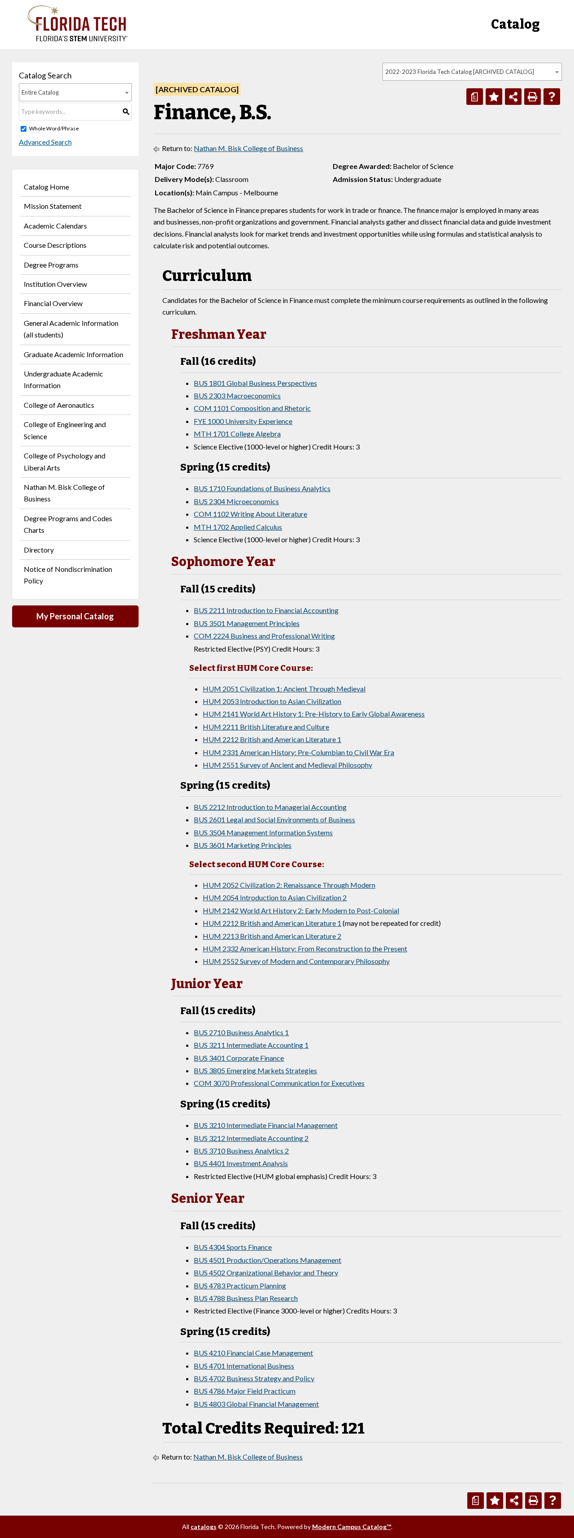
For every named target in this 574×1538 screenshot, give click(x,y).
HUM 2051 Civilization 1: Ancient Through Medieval (284, 688)
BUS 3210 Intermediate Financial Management (266, 1125)
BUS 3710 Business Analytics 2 (241, 1150)
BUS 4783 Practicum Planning (240, 1285)
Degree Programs (51, 264)
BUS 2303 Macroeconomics (237, 395)
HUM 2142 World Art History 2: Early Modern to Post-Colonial (301, 910)
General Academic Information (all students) (71, 329)
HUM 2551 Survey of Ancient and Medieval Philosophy (287, 764)
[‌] (77, 39)
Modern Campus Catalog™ (351, 1526)
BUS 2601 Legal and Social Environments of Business (274, 819)
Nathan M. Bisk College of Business (64, 493)
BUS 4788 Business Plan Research (246, 1298)
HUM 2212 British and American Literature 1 (272, 739)
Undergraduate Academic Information (63, 379)
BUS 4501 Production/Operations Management (267, 1260)
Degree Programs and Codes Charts (68, 524)
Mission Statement (53, 206)
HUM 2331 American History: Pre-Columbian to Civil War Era (298, 752)
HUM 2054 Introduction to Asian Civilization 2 (275, 897)
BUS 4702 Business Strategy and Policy (254, 1378)
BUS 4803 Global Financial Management (256, 1404)
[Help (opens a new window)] (552, 96)
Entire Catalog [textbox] (40, 92)
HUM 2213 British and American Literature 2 (272, 936)
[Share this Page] (513, 96)
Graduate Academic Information (73, 354)
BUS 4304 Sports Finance (233, 1247)
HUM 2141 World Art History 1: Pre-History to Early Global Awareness (314, 713)
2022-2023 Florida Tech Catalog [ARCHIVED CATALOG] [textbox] (459, 71)
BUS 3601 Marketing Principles (242, 845)
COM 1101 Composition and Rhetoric (252, 408)
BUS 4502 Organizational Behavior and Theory (266, 1272)
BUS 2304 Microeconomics (236, 501)
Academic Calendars (55, 225)
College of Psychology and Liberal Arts (64, 461)
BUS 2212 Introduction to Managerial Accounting (270, 807)
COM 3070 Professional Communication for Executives (279, 1083)
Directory (39, 549)
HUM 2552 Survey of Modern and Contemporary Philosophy (296, 961)
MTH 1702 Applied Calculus (238, 527)
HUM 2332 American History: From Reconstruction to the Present (305, 948)
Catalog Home (46, 186)
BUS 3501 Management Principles (247, 623)
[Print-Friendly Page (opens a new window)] (532, 96)
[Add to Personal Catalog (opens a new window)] (494, 96)
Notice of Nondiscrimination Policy (68, 575)
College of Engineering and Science (65, 430)
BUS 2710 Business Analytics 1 (241, 1032)
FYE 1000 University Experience (243, 421)
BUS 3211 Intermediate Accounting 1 (251, 1045)
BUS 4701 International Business (244, 1365)
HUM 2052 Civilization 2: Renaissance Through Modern (289, 885)
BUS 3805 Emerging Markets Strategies (255, 1070)
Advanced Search (45, 142)
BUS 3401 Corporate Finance (239, 1058)
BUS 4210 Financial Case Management (253, 1352)
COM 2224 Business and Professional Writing (264, 635)
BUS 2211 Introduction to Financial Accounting (266, 610)
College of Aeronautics (59, 405)
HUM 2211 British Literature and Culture (266, 726)
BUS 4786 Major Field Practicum (245, 1391)
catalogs (204, 1526)
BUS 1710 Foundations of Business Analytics (262, 488)
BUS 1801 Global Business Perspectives (255, 383)
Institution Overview (55, 284)
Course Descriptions (55, 245)
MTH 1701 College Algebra (237, 433)
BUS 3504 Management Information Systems (263, 832)
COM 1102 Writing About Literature (250, 514)
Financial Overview (53, 303)
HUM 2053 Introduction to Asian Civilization (272, 701)
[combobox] (472, 72)
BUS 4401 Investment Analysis (241, 1163)
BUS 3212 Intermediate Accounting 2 (251, 1138)
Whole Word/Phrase (54, 128)
